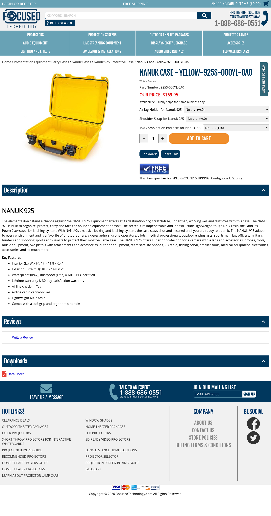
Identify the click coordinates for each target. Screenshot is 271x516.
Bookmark (149, 154)
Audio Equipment (35, 43)
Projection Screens (102, 35)
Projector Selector (102, 456)
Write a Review (147, 81)
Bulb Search (61, 23)
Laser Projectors (16, 433)
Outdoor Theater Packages (169, 35)
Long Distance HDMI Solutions (111, 450)
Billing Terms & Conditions (203, 445)
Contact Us (203, 430)
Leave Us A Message (46, 397)
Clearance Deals (16, 420)
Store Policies (203, 438)
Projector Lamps (235, 35)
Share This (170, 154)
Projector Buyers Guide (22, 450)
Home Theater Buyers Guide (25, 463)
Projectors (35, 35)
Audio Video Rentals (169, 51)
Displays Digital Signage (169, 43)
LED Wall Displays (236, 51)
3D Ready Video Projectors (108, 439)
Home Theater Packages (105, 427)
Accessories (235, 43)
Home (6, 62)
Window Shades (99, 420)
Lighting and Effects (35, 51)
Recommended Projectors (24, 456)
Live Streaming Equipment (102, 43)
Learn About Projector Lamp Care (30, 475)
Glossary (93, 469)
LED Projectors (98, 433)
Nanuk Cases (81, 62)
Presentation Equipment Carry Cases (41, 62)
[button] (265, 79)
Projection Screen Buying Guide (112, 463)
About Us (203, 423)
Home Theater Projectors (23, 469)
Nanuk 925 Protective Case (114, 62)
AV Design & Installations (102, 51)
